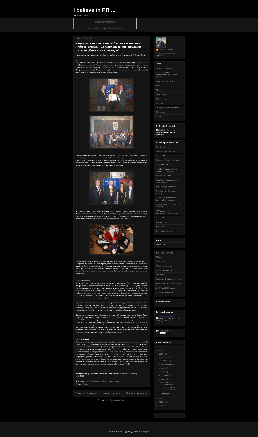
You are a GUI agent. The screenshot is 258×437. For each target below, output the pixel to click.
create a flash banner (114, 28)
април (164, 375)
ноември (165, 357)
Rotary (85, 384)
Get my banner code (95, 28)
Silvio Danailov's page (165, 151)
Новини (159, 103)
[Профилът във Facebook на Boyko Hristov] (169, 320)
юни (163, 368)
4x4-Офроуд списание (166, 187)
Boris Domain (162, 226)
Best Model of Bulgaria (165, 288)
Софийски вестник (164, 164)
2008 (161, 402)
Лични (159, 86)
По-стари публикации (137, 393)
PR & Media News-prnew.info (168, 283)
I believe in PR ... (94, 10)
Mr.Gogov (160, 257)
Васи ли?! (160, 261)
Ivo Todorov (161, 274)
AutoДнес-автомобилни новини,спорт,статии (166, 170)
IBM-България (162, 147)
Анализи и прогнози (165, 68)
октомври (165, 361)
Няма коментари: (116, 381)
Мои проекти (161, 94)
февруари (166, 394)
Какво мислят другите (165, 81)
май (163, 372)
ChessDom (161, 156)
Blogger (145, 432)
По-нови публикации (86, 393)
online (158, 245)
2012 (161, 347)
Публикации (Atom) (117, 400)
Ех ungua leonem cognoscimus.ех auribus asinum (166, 74)
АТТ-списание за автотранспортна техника (167, 212)
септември (166, 364)
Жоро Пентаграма (164, 266)
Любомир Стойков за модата (169, 279)
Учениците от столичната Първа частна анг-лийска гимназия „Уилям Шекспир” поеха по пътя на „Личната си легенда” (108, 47)
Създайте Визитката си (164, 323)
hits (164, 245)
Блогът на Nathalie (164, 270)
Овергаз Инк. (162, 222)
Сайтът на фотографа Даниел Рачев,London (166, 199)
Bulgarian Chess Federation (168, 160)
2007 (161, 406)
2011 (161, 350)
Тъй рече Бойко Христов (167, 108)
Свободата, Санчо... (165, 231)
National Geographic (165, 292)
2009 (161, 398)
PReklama (160, 112)
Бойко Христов (166, 50)
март (163, 379)
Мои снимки (161, 99)
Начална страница (111, 393)
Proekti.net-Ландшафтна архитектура (167, 181)
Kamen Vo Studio (163, 176)
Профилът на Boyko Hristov (165, 316)
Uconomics (161, 218)
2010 (161, 354)
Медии (159, 90)
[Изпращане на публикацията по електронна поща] (127, 381)
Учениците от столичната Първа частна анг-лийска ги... (168, 385)
